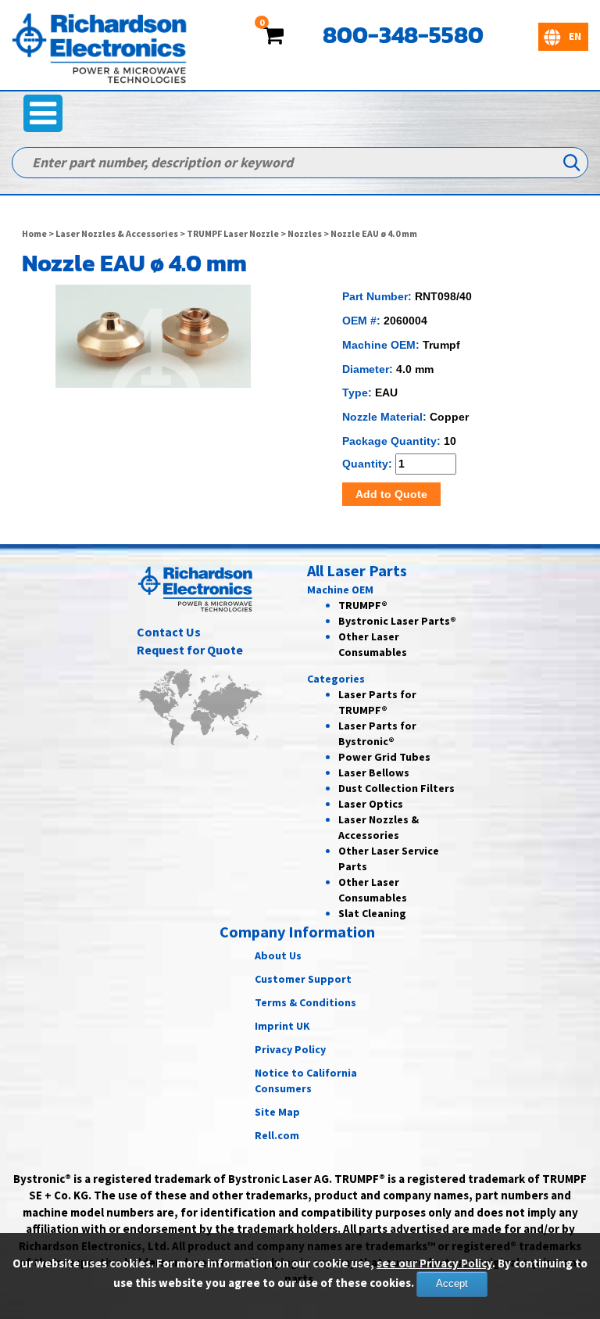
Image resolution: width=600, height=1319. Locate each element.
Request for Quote (190, 650)
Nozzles (305, 233)
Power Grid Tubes (384, 757)
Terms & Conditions (305, 1002)
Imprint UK (282, 1026)
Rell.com (277, 1135)
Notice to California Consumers (306, 1080)
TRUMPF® (363, 605)
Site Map (277, 1112)
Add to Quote (391, 494)
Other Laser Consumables (372, 890)
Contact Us (169, 632)
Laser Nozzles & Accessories (116, 233)
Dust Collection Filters (396, 788)
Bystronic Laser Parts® (397, 621)
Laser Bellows (373, 772)
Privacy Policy (290, 1049)
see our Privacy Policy (434, 1263)
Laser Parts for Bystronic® (377, 733)
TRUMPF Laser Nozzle (233, 233)
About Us (278, 955)
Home (34, 233)
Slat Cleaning (372, 913)
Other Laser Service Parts (388, 858)
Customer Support (303, 979)
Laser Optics (370, 804)
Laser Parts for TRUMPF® (377, 702)
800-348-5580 (403, 34)
